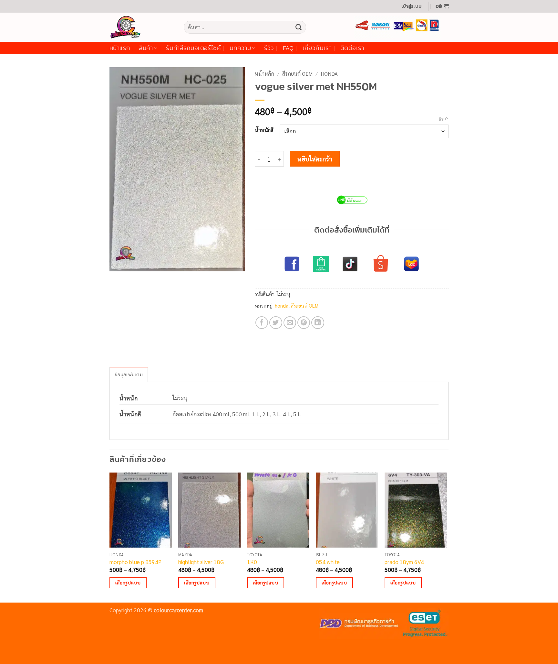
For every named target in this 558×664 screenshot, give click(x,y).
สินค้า (146, 48)
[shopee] (380, 263)
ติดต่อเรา (352, 48)
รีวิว (269, 48)
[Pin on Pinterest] (303, 322)
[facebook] (291, 263)
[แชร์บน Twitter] (275, 322)
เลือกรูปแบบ (127, 582)
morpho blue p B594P (135, 561)
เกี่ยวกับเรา (317, 48)
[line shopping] (321, 264)
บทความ (240, 48)
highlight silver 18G (201, 561)
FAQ (288, 48)
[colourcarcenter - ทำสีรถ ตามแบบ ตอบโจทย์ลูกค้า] (141, 27)
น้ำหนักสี (264, 130)
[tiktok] (350, 263)
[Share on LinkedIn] (317, 322)
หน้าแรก (119, 48)
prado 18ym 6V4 (404, 561)
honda (329, 73)
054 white (328, 561)
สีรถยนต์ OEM (297, 73)
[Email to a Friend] (290, 322)
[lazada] (411, 263)
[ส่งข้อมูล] (298, 27)
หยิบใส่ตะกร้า (314, 159)
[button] (411, 6)
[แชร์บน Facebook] (261, 322)
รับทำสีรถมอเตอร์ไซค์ (193, 48)
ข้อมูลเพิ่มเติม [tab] (129, 374)
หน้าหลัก (264, 73)
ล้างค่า (444, 119)
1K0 (252, 561)
